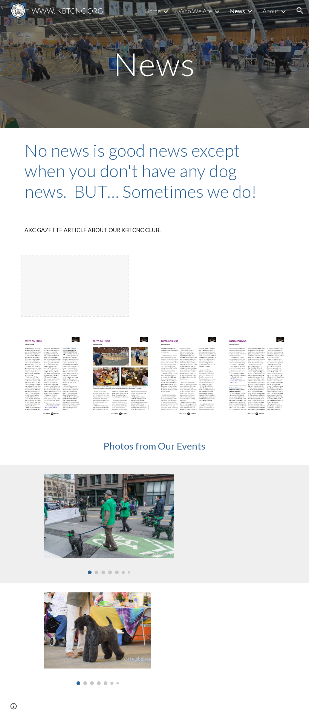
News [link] (237, 10)
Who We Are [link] (195, 10)
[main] (154, 64)
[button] (300, 11)
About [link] (270, 10)
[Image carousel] (109, 524)
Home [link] (152, 10)
